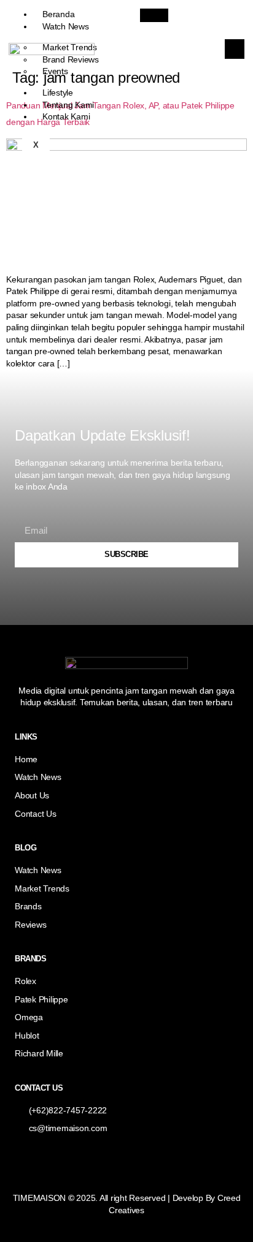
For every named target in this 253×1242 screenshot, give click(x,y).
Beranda (58, 14)
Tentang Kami (68, 105)
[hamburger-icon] (154, 15)
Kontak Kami (66, 116)
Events (55, 71)
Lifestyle (57, 92)
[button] (234, 49)
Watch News (65, 26)
